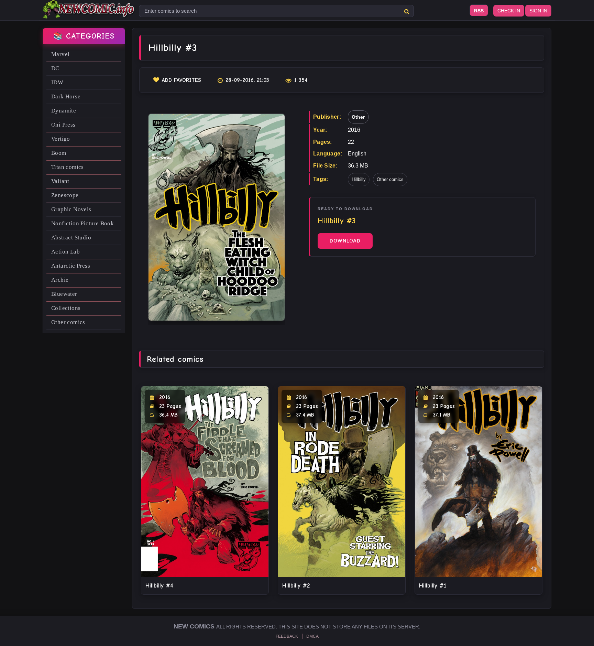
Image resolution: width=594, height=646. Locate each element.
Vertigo (60, 139)
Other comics (68, 322)
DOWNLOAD (345, 241)
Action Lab (65, 251)
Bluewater (64, 294)
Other (358, 117)
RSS (479, 10)
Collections (65, 308)
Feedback (287, 636)
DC (55, 68)
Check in (508, 10)
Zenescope (65, 195)
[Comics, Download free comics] (89, 14)
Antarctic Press (70, 265)
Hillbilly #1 (432, 585)
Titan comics (67, 167)
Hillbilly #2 (296, 585)
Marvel (60, 54)
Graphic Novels (71, 209)
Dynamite (63, 110)
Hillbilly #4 (159, 585)
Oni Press (63, 124)
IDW (57, 82)
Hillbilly (359, 179)
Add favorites (181, 80)
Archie (59, 280)
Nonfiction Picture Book (82, 223)
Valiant (60, 181)
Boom (58, 153)
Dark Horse (65, 96)
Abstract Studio (71, 237)
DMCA (312, 636)
